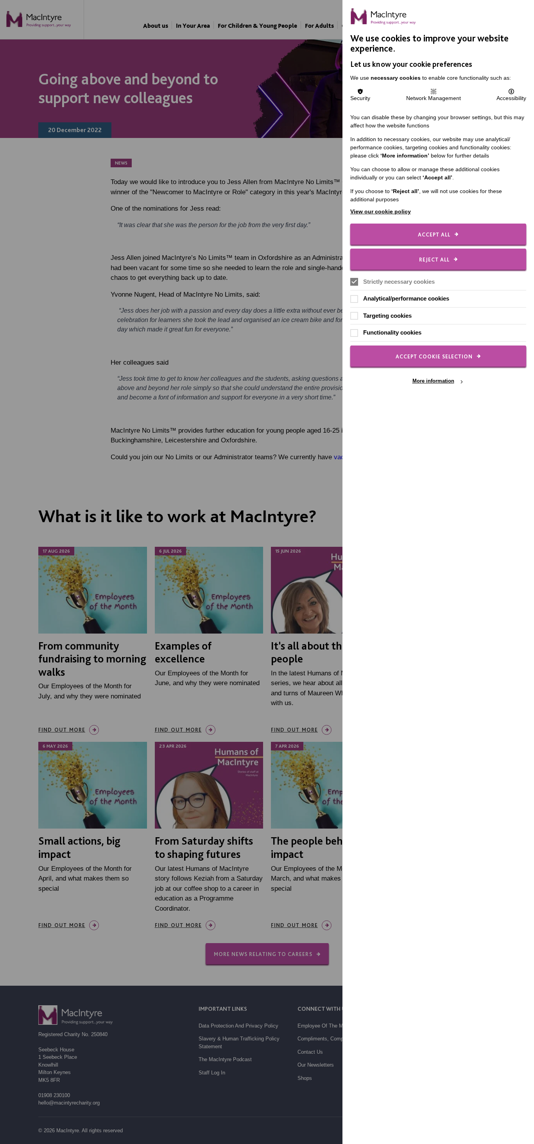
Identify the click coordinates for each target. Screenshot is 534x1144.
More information (433, 381)
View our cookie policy (380, 211)
